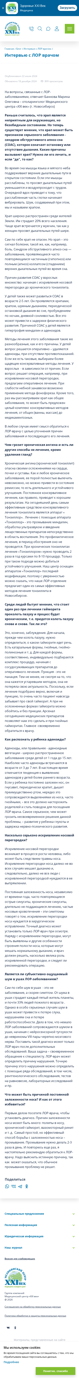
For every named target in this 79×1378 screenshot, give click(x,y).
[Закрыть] (3, 8)
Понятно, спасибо (55, 1371)
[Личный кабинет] (56, 29)
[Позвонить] (31, 28)
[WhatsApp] (7, 1187)
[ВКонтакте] (13, 1187)
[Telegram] (20, 1187)
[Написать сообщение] (48, 28)
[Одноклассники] (26, 1187)
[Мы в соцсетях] (15, 1327)
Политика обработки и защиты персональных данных (35, 1315)
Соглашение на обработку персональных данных (33, 1306)
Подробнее (11, 1362)
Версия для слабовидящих (20, 1258)
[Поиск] (40, 28)
